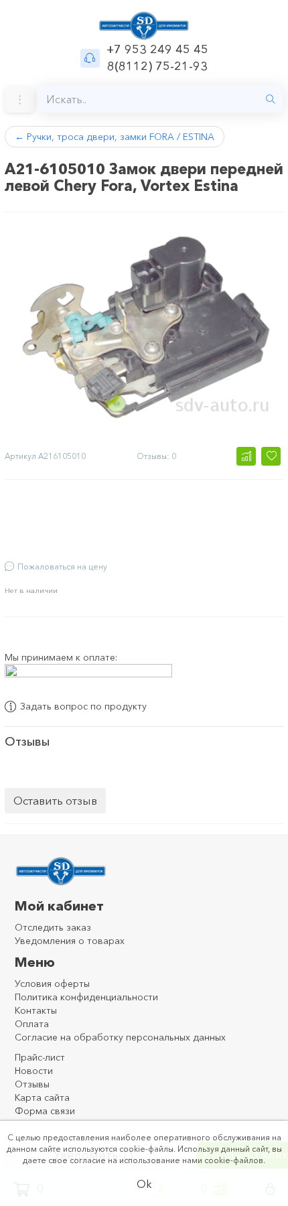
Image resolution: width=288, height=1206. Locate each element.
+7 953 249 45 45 (157, 49)
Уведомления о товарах (70, 941)
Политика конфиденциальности (86, 997)
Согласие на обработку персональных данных (120, 1037)
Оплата (32, 1024)
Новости (34, 1071)
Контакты (36, 1010)
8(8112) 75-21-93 (157, 66)
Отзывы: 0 (156, 456)
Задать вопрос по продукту (83, 707)
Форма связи (45, 1111)
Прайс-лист (40, 1057)
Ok (144, 1184)
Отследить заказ (53, 927)
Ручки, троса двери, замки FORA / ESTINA (114, 137)
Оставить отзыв (55, 800)
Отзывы (32, 1084)
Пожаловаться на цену (62, 566)
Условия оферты (52, 984)
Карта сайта (42, 1097)
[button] (246, 456)
